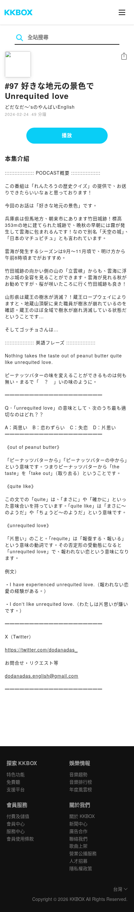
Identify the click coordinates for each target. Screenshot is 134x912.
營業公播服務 (83, 853)
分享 (124, 57)
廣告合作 (78, 831)
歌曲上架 (78, 845)
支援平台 (16, 789)
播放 (67, 135)
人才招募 (78, 860)
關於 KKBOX (82, 816)
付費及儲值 (18, 816)
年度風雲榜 (80, 789)
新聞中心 (78, 823)
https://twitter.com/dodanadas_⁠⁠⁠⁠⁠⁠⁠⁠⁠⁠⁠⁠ (41, 649)
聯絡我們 (78, 838)
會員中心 (16, 823)
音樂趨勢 (78, 774)
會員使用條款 (20, 838)
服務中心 (16, 831)
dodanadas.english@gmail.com (41, 675)
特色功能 (16, 774)
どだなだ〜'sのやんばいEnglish (40, 106)
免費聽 (13, 781)
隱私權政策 (80, 868)
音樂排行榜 (80, 781)
